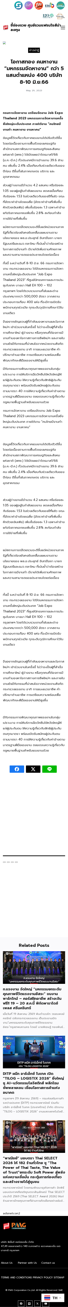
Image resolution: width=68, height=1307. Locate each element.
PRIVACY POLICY (43, 1277)
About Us (7, 1263)
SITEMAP (59, 1277)
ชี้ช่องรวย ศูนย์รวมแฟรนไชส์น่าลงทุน (36, 27)
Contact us (48, 1263)
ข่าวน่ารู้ (34, 50)
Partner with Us (27, 1263)
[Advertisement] (34, 816)
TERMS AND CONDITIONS (16, 1277)
